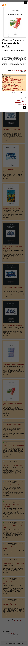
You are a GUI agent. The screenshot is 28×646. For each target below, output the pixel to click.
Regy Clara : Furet (7, 77)
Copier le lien (22, 71)
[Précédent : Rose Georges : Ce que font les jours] (3, 4)
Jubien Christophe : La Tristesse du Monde (12, 82)
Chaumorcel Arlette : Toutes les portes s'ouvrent (13, 89)
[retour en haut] (22, 104)
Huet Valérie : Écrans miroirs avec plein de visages (13, 79)
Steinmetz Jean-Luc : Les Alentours (10, 88)
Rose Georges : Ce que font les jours (10, 85)
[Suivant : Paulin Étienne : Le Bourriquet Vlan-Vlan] (5, 4)
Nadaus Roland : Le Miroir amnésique (11, 90)
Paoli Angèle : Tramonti (8, 78)
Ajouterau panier (18, 101)
